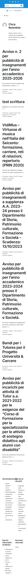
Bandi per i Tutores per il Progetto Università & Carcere (13, 352)
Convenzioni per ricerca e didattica (9, 505)
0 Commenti (13, 114)
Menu (7, 15)
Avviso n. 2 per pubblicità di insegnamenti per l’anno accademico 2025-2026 (14, 65)
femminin (6, 89)
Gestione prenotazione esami (22, 501)
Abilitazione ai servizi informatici (9, 551)
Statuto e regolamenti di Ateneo (9, 498)
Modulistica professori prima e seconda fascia (21, 509)
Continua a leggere (7, 93)
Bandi (19, 252)
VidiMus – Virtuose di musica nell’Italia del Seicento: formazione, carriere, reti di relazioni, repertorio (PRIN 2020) (13, 145)
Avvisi (19, 89)
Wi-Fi (7, 560)
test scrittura (13, 101)
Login (17, 547)
